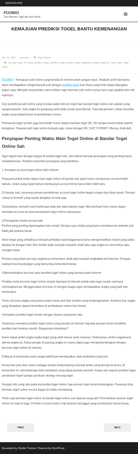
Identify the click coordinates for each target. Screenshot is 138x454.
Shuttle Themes (27, 448)
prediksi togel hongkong (78, 62)
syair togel (116, 62)
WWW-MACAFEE (13, 3)
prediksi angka (41, 62)
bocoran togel (15, 62)
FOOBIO (7, 79)
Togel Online (44, 57)
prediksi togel (58, 62)
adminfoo (24, 57)
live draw (28, 62)
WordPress (58, 448)
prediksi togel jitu (101, 62)
